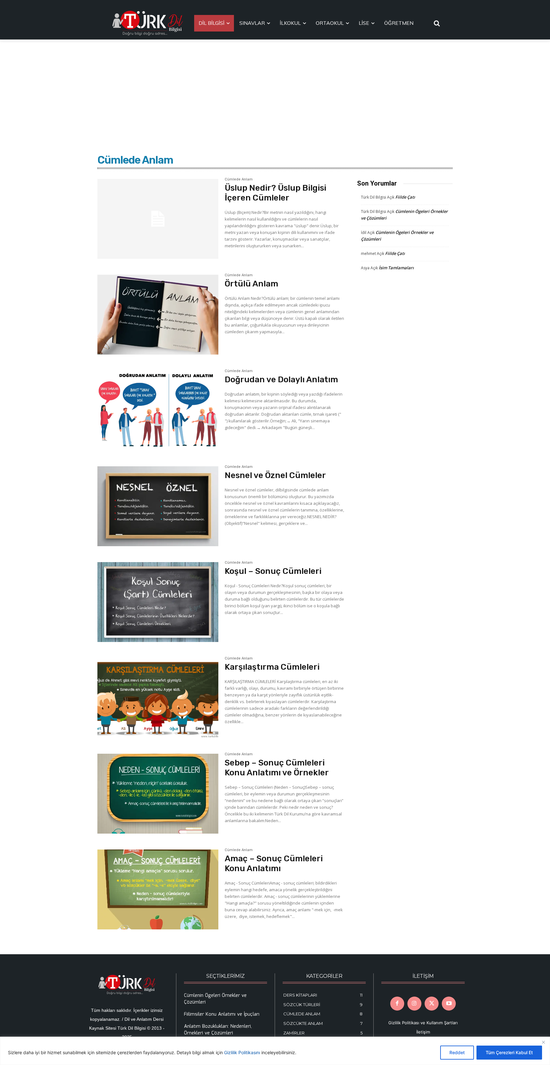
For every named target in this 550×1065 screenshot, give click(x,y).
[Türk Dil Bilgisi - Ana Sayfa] (147, 23)
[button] (437, 23)
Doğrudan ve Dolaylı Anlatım (281, 379)
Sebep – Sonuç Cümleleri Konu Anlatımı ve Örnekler (277, 768)
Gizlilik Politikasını (242, 1052)
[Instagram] (414, 1004)
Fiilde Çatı (405, 197)
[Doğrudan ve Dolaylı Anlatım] (157, 410)
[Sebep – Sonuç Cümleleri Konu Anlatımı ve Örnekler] (157, 794)
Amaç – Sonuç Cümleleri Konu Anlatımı (274, 863)
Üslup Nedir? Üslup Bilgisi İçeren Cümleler (275, 193)
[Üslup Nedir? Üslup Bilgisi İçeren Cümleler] (157, 219)
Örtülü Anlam (251, 284)
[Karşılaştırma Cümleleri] (157, 698)
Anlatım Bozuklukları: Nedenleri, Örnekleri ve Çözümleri (218, 1030)
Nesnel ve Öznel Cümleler (275, 475)
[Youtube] (449, 1004)
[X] (432, 1004)
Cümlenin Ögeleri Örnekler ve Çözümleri (215, 999)
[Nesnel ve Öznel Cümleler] (157, 506)
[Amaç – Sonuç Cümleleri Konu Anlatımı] (157, 889)
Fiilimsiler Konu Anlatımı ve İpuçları (221, 1014)
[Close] (543, 1042)
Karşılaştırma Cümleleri (272, 667)
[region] (275, 1051)
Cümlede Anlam (239, 179)
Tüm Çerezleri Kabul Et (509, 1052)
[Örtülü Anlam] (157, 315)
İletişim (423, 1031)
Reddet (457, 1052)
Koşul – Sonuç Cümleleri (273, 571)
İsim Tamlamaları (396, 268)
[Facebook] (397, 1004)
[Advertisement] (275, 87)
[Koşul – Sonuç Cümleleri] (157, 602)
